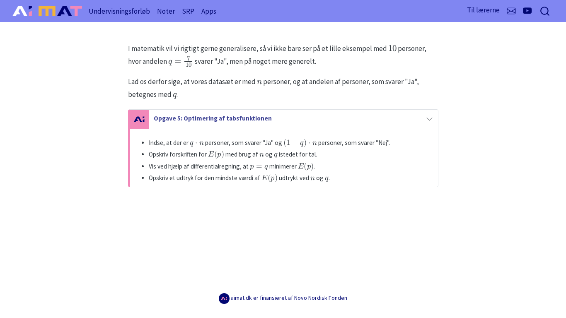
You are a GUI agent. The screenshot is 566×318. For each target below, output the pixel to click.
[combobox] (545, 11)
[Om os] (511, 11)
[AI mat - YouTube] (527, 11)
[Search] (545, 11)
